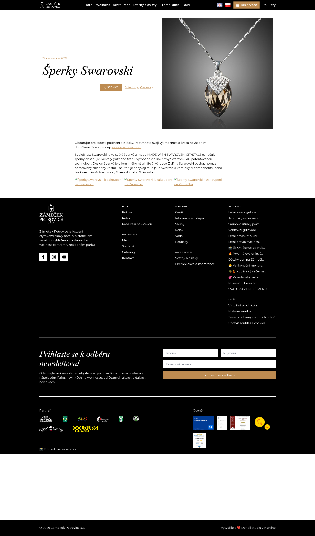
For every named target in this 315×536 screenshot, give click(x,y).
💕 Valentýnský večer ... (245, 277)
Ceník (179, 212)
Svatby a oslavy (145, 5)
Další (186, 5)
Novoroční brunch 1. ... (243, 283)
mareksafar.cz (66, 449)
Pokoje (127, 212)
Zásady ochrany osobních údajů (251, 317)
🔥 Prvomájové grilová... (245, 254)
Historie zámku (239, 311)
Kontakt (128, 258)
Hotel (89, 5)
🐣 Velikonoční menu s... (245, 265)
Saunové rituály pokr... (244, 224)
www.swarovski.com (126, 147)
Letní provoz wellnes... (244, 242)
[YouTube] (64, 257)
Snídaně (128, 246)
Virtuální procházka (242, 305)
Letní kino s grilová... (243, 212)
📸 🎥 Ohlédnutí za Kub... (246, 248)
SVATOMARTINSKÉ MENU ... (248, 289)
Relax (126, 218)
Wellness (103, 5)
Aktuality (234, 206)
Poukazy (269, 5)
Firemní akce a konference (195, 264)
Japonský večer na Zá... (245, 218)
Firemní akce (169, 5)
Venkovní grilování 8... (244, 230)
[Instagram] (54, 257)
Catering (128, 252)
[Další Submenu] (191, 5)
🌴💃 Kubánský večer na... (247, 271)
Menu (126, 240)
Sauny (179, 224)
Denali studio (251, 528)
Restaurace (121, 5)
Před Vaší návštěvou (137, 224)
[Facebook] (43, 257)
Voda (179, 236)
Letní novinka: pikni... (243, 236)
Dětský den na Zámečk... (246, 259)
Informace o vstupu (189, 218)
